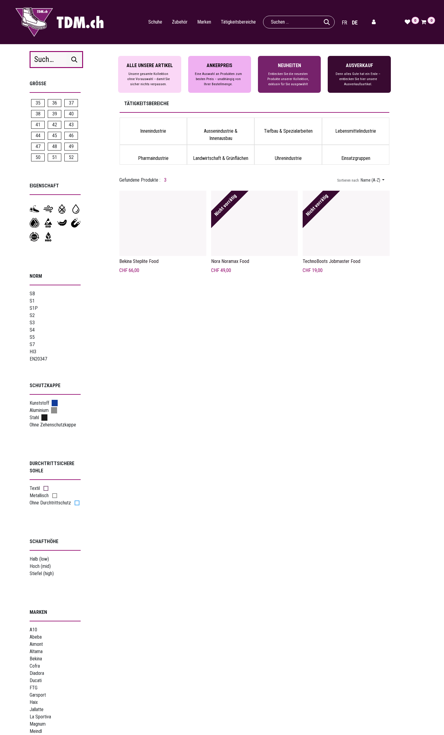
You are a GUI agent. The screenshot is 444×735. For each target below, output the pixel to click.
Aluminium (39, 410)
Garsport (38, 695)
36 (54, 103)
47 (38, 146)
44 (38, 135)
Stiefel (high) (42, 573)
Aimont (36, 644)
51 (54, 157)
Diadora (37, 673)
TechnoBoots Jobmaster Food (331, 261)
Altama (36, 651)
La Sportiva (40, 717)
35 (38, 103)
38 (38, 114)
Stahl (34, 417)
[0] (406, 22)
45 (54, 135)
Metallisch (39, 495)
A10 (33, 630)
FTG (33, 688)
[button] (361, 180)
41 (38, 125)
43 (71, 125)
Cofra (35, 666)
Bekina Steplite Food (139, 261)
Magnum (38, 724)
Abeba (36, 637)
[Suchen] (327, 22)
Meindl (36, 731)
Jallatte (36, 709)
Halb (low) (39, 559)
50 (38, 157)
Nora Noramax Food (230, 261)
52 (71, 157)
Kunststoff (39, 403)
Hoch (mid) (40, 566)
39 (54, 114)
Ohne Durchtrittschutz (50, 503)
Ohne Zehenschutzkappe (53, 425)
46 (71, 135)
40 (71, 114)
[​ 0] (422, 22)
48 (54, 146)
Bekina (36, 659)
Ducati (36, 680)
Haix (34, 702)
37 (71, 103)
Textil (35, 488)
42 (54, 125)
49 (71, 146)
